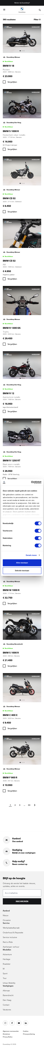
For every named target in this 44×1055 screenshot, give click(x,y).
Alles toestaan (22, 563)
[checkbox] (4, 81)
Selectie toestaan (22, 571)
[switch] (38, 531)
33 (29, 805)
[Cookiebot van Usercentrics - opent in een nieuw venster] (31, 482)
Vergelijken (12, 81)
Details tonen (31, 555)
